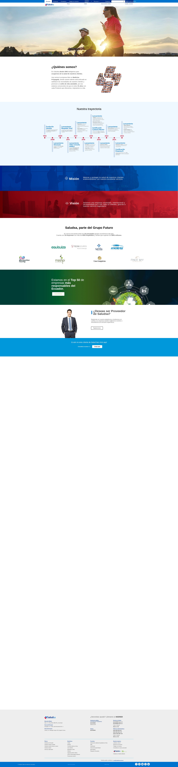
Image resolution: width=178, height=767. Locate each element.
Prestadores (63, 1)
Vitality (68, 742)
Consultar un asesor (83, 346)
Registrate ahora (97, 328)
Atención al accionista (117, 744)
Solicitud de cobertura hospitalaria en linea (98, 742)
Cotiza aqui (97, 346)
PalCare (69, 751)
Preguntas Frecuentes (94, 751)
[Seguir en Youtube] (142, 764)
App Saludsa (92, 749)
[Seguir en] (145, 764)
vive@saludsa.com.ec (118, 760)
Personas (48, 1)
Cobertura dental (47, 747)
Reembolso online (71, 749)
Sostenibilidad (58, 294)
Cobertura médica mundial (49, 744)
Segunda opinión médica (72, 752)
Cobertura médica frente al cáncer (51, 746)
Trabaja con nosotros (74, 1)
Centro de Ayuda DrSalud (95, 747)
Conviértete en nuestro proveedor (120, 747)
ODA (91, 744)
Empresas (55, 1)
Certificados (92, 746)
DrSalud (69, 744)
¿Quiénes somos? (117, 742)
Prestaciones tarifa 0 (71, 756)
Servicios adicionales (48, 749)
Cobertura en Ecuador (48, 742)
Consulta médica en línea (72, 746)
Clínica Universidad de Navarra (73, 754)
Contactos (107, 1)
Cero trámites (70, 747)
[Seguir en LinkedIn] (148, 764)
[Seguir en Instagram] (139, 764)
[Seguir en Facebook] (136, 764)
